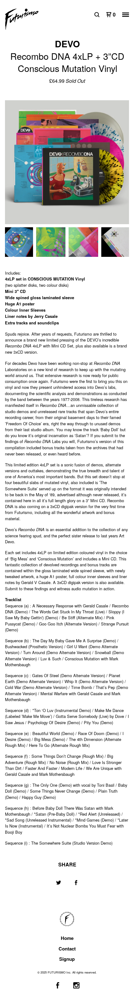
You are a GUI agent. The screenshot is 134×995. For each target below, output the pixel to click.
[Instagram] (76, 985)
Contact (67, 948)
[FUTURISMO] (36, 19)
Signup (67, 958)
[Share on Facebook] (76, 882)
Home (67, 938)
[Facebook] (57, 985)
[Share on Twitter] (58, 882)
